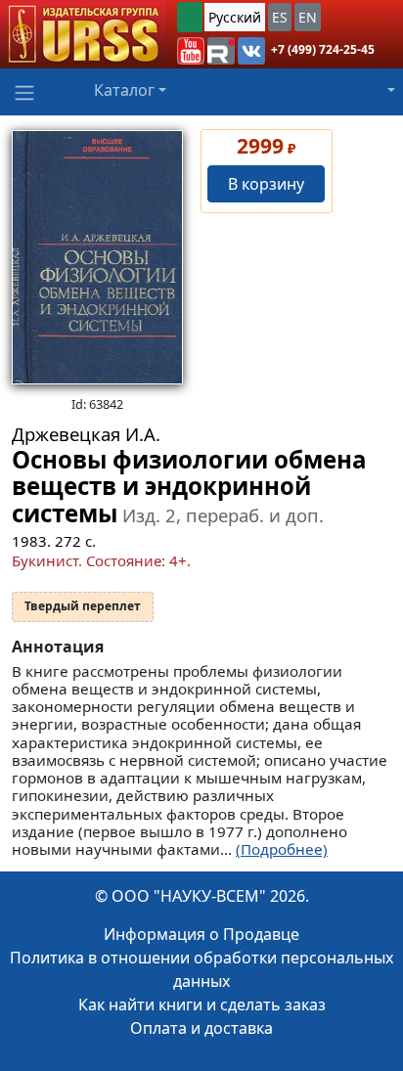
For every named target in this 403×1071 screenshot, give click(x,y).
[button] (190, 51)
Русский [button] (234, 17)
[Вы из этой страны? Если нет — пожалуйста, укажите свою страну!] (189, 17)
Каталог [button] (124, 90)
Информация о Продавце (201, 934)
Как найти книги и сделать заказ (202, 1004)
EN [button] (307, 17)
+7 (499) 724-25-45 (323, 49)
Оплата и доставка (201, 1028)
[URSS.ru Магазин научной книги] (82, 34)
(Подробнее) (282, 849)
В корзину (266, 184)
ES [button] (280, 17)
